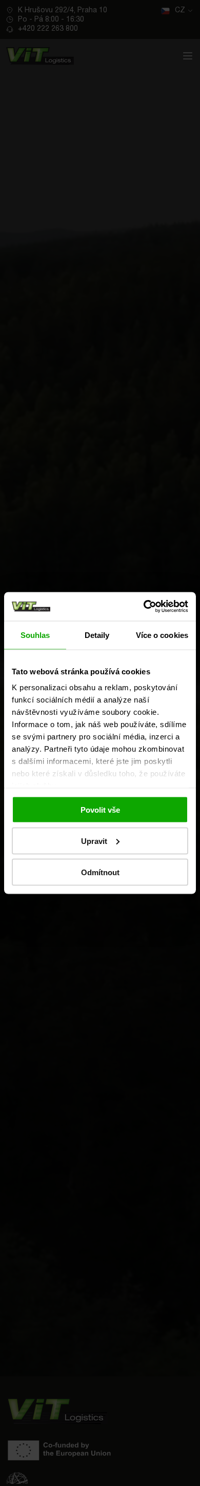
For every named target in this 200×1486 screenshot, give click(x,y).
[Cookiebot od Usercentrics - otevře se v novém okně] (143, 606)
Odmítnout (100, 872)
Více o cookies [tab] (162, 634)
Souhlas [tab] (35, 634)
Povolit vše (100, 809)
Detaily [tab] (97, 634)
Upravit (94, 840)
